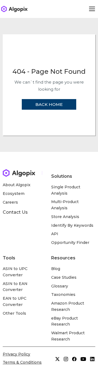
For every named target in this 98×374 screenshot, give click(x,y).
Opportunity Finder (70, 242)
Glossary (59, 286)
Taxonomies (63, 294)
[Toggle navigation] (92, 9)
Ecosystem (13, 193)
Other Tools (14, 313)
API (54, 233)
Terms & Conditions (22, 362)
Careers (10, 202)
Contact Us (15, 212)
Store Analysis (65, 216)
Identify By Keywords (72, 225)
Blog (55, 268)
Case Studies (63, 277)
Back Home (49, 104)
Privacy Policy (16, 354)
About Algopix (16, 184)
